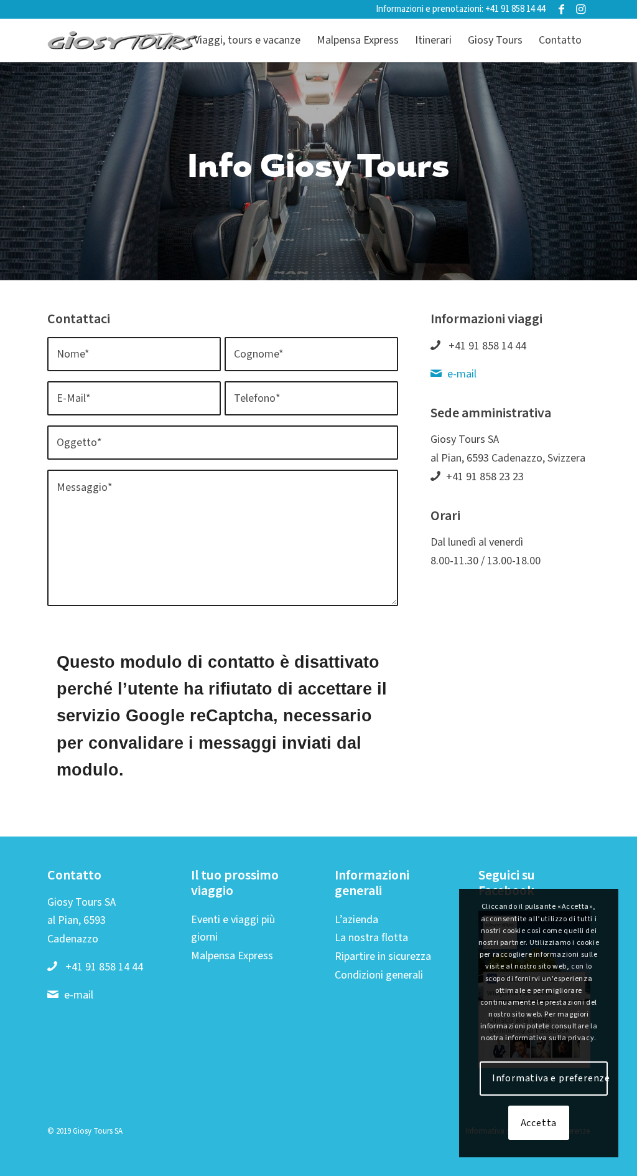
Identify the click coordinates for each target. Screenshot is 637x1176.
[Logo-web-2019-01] (122, 40)
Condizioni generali (379, 975)
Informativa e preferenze (550, 1078)
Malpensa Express (232, 956)
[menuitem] (247, 40)
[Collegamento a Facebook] (561, 9)
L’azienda (356, 919)
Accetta (539, 1123)
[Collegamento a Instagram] (580, 9)
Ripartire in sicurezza (383, 956)
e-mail (462, 374)
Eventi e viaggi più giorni (233, 929)
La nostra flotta (371, 938)
